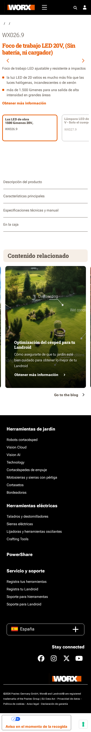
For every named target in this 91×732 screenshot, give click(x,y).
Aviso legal (33, 704)
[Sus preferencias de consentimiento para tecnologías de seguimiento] (83, 724)
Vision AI (13, 455)
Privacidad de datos (68, 698)
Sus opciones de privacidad (43, 719)
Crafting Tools (17, 539)
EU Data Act (48, 698)
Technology (15, 462)
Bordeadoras (17, 492)
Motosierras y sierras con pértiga (32, 477)
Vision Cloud (17, 447)
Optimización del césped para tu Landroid (44, 345)
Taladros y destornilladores (27, 516)
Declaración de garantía (54, 704)
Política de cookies (14, 704)
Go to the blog (66, 395)
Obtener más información (36, 375)
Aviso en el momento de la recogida (36, 726)
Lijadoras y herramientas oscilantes (34, 531)
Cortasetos (15, 485)
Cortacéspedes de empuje (27, 470)
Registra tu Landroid (22, 589)
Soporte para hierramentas (27, 597)
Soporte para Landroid (24, 604)
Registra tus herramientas (27, 581)
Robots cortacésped (22, 440)
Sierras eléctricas (20, 524)
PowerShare (19, 554)
